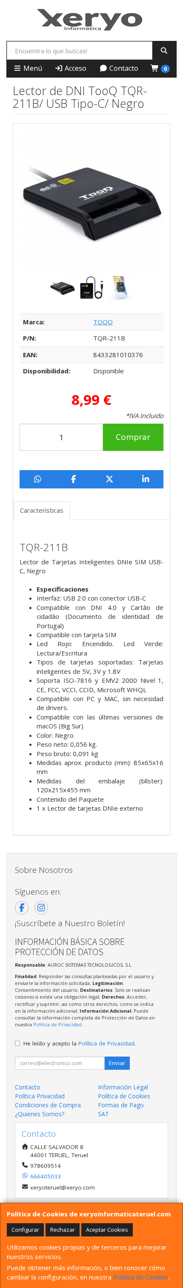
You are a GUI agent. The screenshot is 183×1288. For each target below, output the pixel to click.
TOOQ (103, 322)
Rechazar (62, 1229)
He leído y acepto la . (79, 1043)
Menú (32, 68)
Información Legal (123, 1087)
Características (41, 510)
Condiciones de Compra (48, 1105)
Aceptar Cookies (107, 1229)
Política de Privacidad (57, 1024)
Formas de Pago (121, 1105)
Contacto (123, 68)
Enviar (117, 1063)
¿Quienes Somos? (39, 1114)
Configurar (25, 1229)
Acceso (74, 68)
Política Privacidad (40, 1096)
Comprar (133, 436)
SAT (103, 1114)
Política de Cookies (140, 1277)
